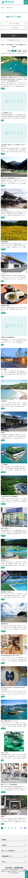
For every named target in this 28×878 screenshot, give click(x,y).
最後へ (25, 828)
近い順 (24, 51)
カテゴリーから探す (14, 23)
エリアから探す (14, 27)
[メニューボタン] (26, 2)
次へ (22, 828)
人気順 (19, 51)
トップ (2, 7)
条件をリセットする (14, 40)
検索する (14, 35)
